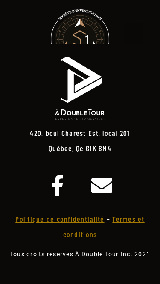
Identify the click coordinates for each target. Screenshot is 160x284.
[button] (133, 33)
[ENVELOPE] (102, 186)
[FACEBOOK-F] (58, 186)
